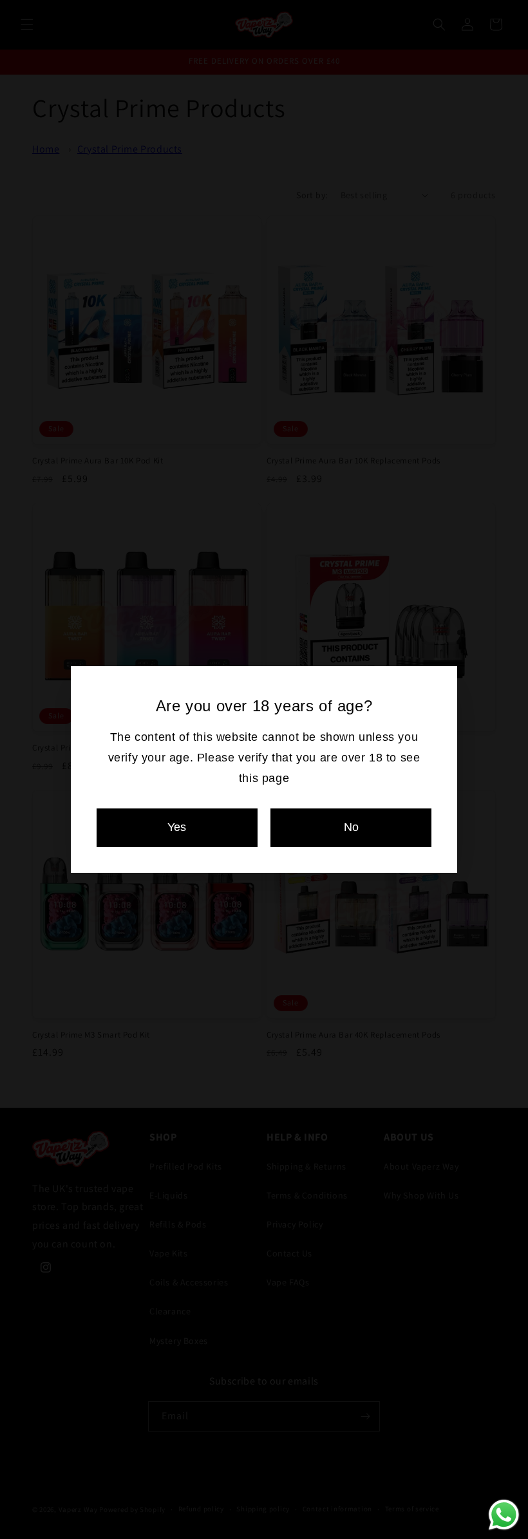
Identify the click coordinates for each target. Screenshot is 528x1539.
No (351, 827)
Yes (176, 827)
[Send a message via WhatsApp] (504, 1515)
